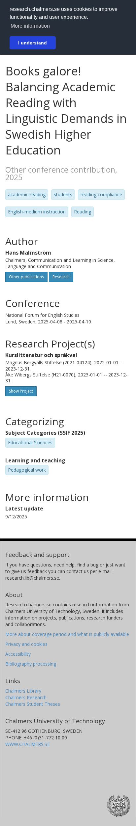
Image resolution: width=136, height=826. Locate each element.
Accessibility (18, 654)
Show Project (21, 391)
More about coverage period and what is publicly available (67, 634)
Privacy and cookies (26, 644)
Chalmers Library (23, 691)
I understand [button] (32, 42)
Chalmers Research (26, 697)
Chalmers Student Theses (32, 704)
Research (61, 277)
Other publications (26, 277)
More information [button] (30, 26)
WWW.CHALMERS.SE (27, 744)
